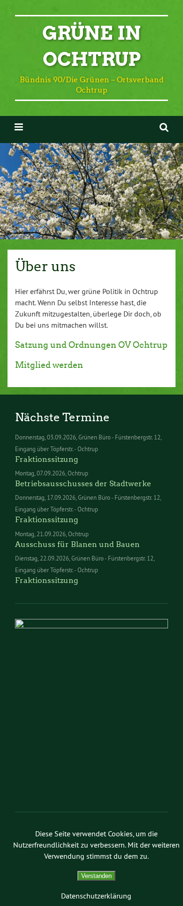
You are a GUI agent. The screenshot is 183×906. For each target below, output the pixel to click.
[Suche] (164, 127)
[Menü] (19, 127)
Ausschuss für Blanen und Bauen (77, 544)
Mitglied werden (49, 365)
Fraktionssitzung (46, 459)
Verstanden (96, 875)
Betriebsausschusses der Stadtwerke (83, 483)
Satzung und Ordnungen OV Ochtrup (91, 345)
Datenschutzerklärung (96, 895)
